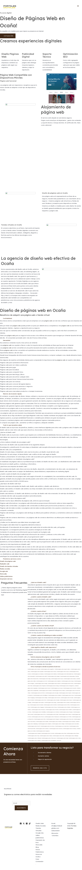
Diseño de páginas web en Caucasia (54, 683)
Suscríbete (21, 808)
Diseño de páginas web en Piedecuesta (52, 716)
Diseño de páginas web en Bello (41, 676)
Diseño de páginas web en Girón (40, 700)
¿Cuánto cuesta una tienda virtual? (42, 625)
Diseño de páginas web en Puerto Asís (66, 719)
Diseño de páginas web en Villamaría (34, 738)
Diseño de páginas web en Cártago (41, 683)
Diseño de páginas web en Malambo (63, 707)
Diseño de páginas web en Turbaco (46, 735)
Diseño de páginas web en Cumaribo (69, 688)
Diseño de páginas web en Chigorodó (39, 685)
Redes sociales (5, 569)
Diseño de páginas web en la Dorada (36, 704)
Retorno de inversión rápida (12, 394)
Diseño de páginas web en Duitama (45, 690)
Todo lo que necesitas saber (12, 425)
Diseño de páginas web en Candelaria (54, 681)
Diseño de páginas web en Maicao (50, 707)
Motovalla (3, 574)
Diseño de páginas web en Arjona (63, 671)
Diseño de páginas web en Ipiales (38, 702)
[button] (41, 318)
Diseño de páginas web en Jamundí (63, 702)
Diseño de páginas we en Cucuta (57, 688)
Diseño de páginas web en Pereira (38, 716)
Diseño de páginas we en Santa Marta (62, 726)
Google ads (4, 571)
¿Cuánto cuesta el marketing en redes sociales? (46, 635)
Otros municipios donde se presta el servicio (45, 666)
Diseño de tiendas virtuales (9, 566)
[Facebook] (21, 823)
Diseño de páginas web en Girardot (67, 697)
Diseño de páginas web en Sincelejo (69, 728)
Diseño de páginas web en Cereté (67, 683)
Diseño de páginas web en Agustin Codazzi (62, 669)
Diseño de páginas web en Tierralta (47, 733)
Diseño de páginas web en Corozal (44, 688)
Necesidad (6, 340)
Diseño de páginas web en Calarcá (70, 678)
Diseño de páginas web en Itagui (50, 702)
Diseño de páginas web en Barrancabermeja (65, 673)
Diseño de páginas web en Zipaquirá (34, 740)
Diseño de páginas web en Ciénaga (52, 685)
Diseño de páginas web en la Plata (63, 704)
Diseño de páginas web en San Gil (34, 726)
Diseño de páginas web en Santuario (42, 728)
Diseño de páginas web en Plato (40, 719)
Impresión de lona (6, 579)
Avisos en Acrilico (39, 855)
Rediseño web (4, 564)
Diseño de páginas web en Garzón (54, 697)
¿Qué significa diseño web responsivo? (44, 647)
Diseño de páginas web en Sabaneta (44, 723)
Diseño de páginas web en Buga (44, 678)
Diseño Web (40, 823)
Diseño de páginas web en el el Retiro (38, 692)
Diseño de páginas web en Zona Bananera (48, 740)
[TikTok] (30, 823)
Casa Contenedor (39, 860)
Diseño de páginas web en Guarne (66, 700)
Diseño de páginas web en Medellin (65, 709)
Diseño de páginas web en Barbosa (50, 673)
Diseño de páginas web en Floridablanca (40, 695)
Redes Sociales (41, 826)
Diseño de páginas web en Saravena (55, 728)
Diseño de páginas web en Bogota (54, 676)
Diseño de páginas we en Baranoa (38, 673)
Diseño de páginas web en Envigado (52, 692)
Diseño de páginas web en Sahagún (58, 723)
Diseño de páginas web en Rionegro (68, 721)
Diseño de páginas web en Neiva (40, 714)
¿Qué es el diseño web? (38, 582)
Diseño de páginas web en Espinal (65, 692)
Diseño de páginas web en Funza (68, 695)
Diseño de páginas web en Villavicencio (49, 738)
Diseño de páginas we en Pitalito (66, 716)
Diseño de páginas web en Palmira (65, 714)
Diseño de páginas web (8, 561)
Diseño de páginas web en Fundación (54, 695)
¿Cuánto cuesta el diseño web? (41, 597)
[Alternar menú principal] (78, 6)
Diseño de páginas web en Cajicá (57, 678)
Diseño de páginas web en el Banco (58, 690)
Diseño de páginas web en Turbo (58, 735)
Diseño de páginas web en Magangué (37, 707)
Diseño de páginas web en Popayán (52, 719)
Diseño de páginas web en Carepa (68, 681)
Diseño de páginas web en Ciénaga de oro (66, 685)
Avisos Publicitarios (40, 851)
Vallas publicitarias (6, 576)
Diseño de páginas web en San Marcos (47, 726)
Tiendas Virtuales (38, 829)
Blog (37, 847)
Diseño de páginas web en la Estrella (50, 704)
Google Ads (40, 833)
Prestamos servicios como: (12, 559)
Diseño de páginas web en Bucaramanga (67, 676)
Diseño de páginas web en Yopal (62, 738)
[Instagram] (27, 823)
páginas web (7, 345)
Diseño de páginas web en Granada (53, 700)
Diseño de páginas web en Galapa (41, 697)
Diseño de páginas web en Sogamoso (43, 730)
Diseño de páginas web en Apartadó (37, 671)
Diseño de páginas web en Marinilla (52, 709)
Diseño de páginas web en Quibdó (42, 721)
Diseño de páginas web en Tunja (33, 735)
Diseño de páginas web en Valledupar (71, 735)
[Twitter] (24, 823)
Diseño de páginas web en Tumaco (73, 733)
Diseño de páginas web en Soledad (34, 733)
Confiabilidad (7, 318)
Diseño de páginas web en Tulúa (60, 733)
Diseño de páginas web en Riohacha (55, 721)
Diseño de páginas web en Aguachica (47, 669)
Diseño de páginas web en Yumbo (74, 738)
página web (48, 321)
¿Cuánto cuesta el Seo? (38, 611)
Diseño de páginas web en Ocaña (55, 193)
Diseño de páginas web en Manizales (38, 709)
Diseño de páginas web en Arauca (50, 671)
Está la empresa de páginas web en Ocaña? (45, 657)
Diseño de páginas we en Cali (41, 681)
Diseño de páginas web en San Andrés (72, 723)
